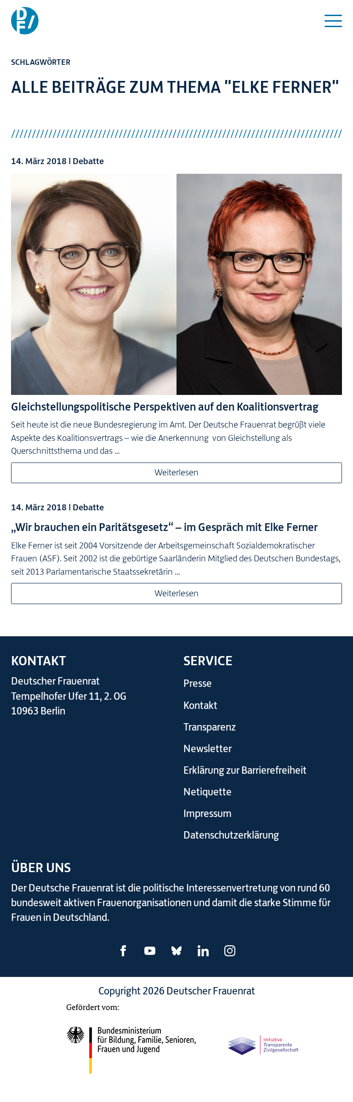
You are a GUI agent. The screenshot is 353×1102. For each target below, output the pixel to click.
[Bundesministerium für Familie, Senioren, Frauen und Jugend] (131, 1043)
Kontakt (200, 705)
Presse (197, 683)
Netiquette (207, 792)
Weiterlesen (176, 472)
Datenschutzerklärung (231, 835)
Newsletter (207, 748)
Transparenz (209, 727)
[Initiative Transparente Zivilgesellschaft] (263, 1043)
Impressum (207, 813)
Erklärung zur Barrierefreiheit (245, 770)
